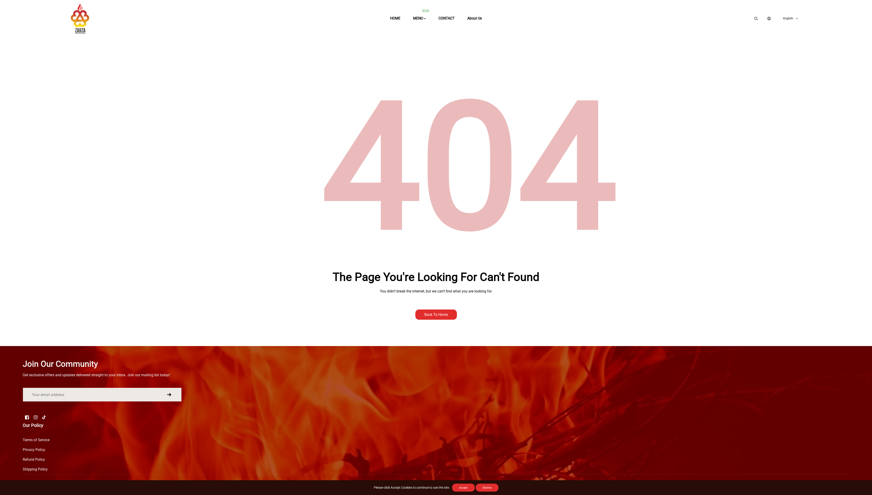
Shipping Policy (35, 469)
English (788, 18)
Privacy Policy (34, 450)
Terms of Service (36, 440)
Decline (487, 487)
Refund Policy (34, 459)
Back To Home (436, 314)
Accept (463, 487)
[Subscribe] (169, 394)
